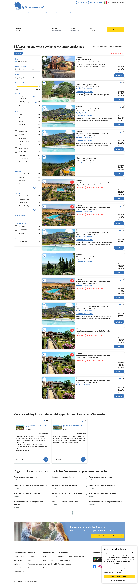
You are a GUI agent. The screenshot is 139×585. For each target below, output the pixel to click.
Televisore (29, 124)
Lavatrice (29, 134)
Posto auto (29, 151)
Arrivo (54, 28)
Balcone (29, 145)
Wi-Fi (29, 118)
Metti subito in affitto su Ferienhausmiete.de (107, 536)
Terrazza (29, 128)
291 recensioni (88, 236)
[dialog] (119, 564)
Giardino (29, 121)
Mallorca (17, 564)
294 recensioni (88, 137)
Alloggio (29, 233)
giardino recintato (29, 162)
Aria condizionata (29, 141)
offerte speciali (29, 241)
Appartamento (29, 229)
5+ (33, 69)
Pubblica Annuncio (118, 2)
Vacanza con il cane (29, 196)
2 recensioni (87, 384)
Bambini (29, 177)
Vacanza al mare (29, 199)
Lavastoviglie (29, 131)
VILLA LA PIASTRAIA (84, 59)
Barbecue (29, 155)
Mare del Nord (19, 556)
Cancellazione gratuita (29, 106)
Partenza (73, 28)
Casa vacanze (29, 226)
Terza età (29, 184)
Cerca (115, 29)
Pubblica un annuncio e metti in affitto (72, 556)
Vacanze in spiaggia (29, 206)
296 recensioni (88, 113)
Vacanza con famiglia (29, 202)
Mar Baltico (18, 560)
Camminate (29, 218)
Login (82, 2)
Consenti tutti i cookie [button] (119, 576)
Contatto (46, 568)
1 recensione (88, 211)
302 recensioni (88, 310)
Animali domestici (29, 174)
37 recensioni (88, 88)
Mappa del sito (19, 571)
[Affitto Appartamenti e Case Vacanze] (29, 7)
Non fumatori (29, 180)
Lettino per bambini (29, 148)
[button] (119, 580)
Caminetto (29, 138)
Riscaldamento (29, 158)
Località (18, 28)
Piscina (29, 114)
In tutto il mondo (20, 568)
